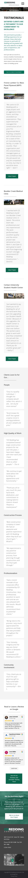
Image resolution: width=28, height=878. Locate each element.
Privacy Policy (14, 876)
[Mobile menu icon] (22, 3)
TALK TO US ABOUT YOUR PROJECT (14, 72)
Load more (14, 768)
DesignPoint (14, 874)
